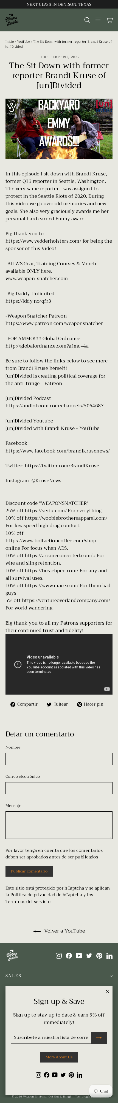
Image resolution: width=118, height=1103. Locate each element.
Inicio (9, 41)
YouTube (23, 41)
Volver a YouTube (64, 930)
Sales (13, 975)
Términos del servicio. (28, 901)
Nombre (12, 747)
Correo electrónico (22, 776)
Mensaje (13, 806)
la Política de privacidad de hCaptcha (44, 894)
